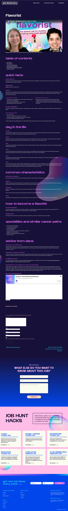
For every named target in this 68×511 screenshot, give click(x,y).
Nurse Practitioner (13, 347)
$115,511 (7, 87)
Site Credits (64, 509)
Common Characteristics (12, 65)
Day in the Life (10, 63)
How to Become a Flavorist (12, 66)
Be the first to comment (11, 306)
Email (7, 331)
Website (7, 334)
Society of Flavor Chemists (20, 261)
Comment (8, 317)
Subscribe (59, 483)
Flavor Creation (30, 260)
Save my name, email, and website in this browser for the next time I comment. (20, 338)
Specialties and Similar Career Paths (14, 67)
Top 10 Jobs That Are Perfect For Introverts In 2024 (53, 349)
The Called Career (59, 501)
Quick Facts (9, 62)
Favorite (7, 299)
